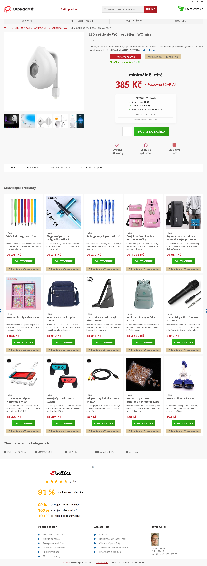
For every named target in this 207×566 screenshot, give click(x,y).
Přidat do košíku (151, 131)
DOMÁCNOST (40, 27)
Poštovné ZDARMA (53, 534)
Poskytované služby (53, 543)
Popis (13, 167)
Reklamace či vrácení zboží (113, 538)
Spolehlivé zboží (51, 551)
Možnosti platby (51, 556)
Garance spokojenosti (92, 167)
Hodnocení (32, 167)
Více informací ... (150, 50)
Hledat (150, 9)
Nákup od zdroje (52, 538)
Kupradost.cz (102, 562)
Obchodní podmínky (109, 543)
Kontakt (103, 534)
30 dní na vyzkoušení (54, 547)
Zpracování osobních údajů (113, 547)
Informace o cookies (110, 551)
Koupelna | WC (59, 27)
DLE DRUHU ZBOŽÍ (20, 27)
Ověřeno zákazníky (60, 167)
